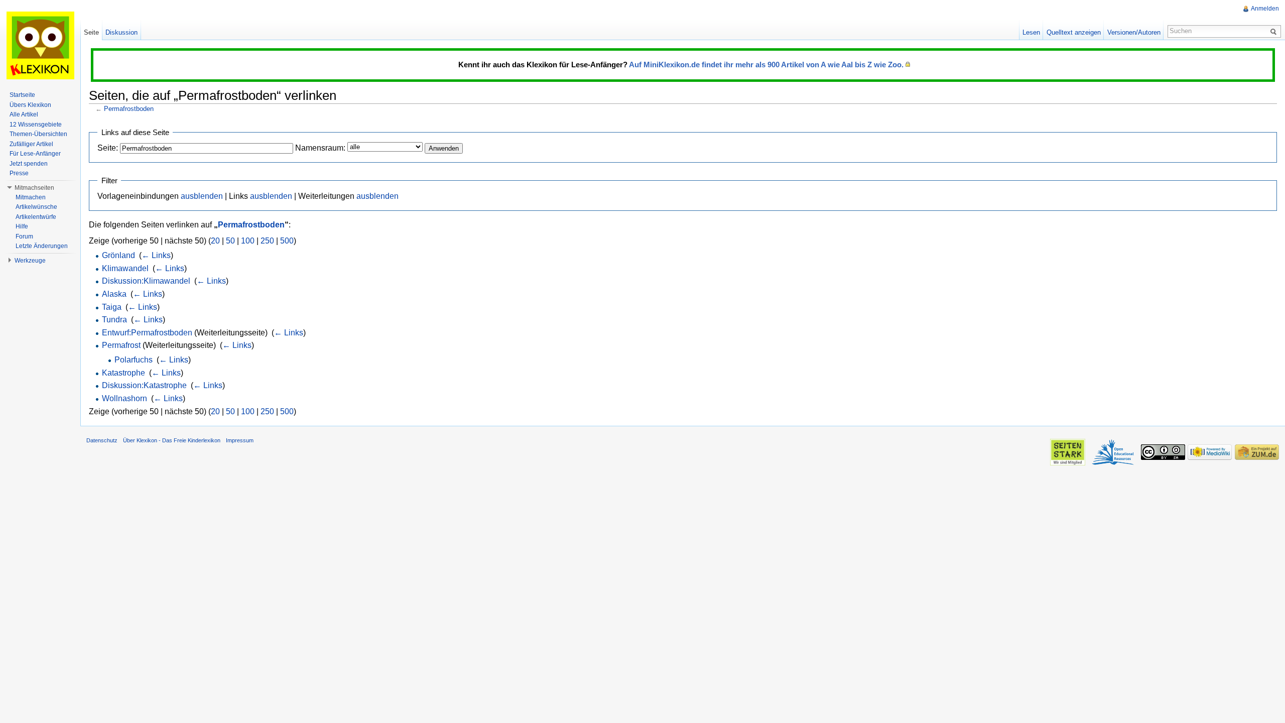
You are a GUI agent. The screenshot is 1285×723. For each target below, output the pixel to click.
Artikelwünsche (36, 206)
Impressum (239, 440)
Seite (91, 32)
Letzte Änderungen (42, 246)
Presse (19, 173)
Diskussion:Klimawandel (146, 281)
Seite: (107, 148)
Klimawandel (125, 268)
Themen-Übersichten (38, 134)
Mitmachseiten (34, 187)
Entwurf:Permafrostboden (147, 332)
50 (230, 240)
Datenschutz (101, 440)
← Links (156, 255)
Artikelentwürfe (36, 216)
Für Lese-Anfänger (35, 153)
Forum (24, 236)
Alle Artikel (24, 114)
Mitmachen (31, 197)
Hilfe (22, 226)
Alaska (114, 294)
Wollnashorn (124, 398)
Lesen (1031, 32)
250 (267, 240)
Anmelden (1265, 8)
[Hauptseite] (40, 45)
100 (247, 240)
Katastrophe (123, 373)
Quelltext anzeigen (1074, 32)
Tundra (114, 319)
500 (287, 240)
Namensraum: (320, 148)
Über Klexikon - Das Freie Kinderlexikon (171, 440)
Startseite (22, 94)
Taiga (111, 307)
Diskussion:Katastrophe (144, 385)
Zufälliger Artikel (31, 144)
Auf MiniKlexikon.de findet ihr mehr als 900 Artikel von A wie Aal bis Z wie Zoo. (766, 64)
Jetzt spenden (29, 163)
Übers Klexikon (30, 104)
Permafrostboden (129, 108)
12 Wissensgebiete (36, 124)
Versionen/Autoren (1134, 32)
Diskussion (121, 32)
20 (215, 240)
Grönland (118, 255)
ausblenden (202, 196)
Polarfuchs (133, 359)
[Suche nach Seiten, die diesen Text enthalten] (1274, 31)
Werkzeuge (30, 260)
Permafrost (121, 345)
